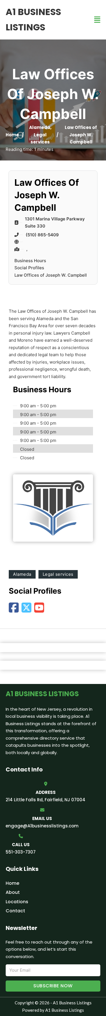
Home (12, 135)
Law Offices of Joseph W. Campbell (50, 275)
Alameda (39, 127)
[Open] (97, 19)
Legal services (58, 574)
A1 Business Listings (33, 19)
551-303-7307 (21, 852)
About (13, 892)
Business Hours (30, 260)
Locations (17, 901)
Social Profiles (29, 267)
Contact (15, 910)
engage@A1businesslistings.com (42, 826)
